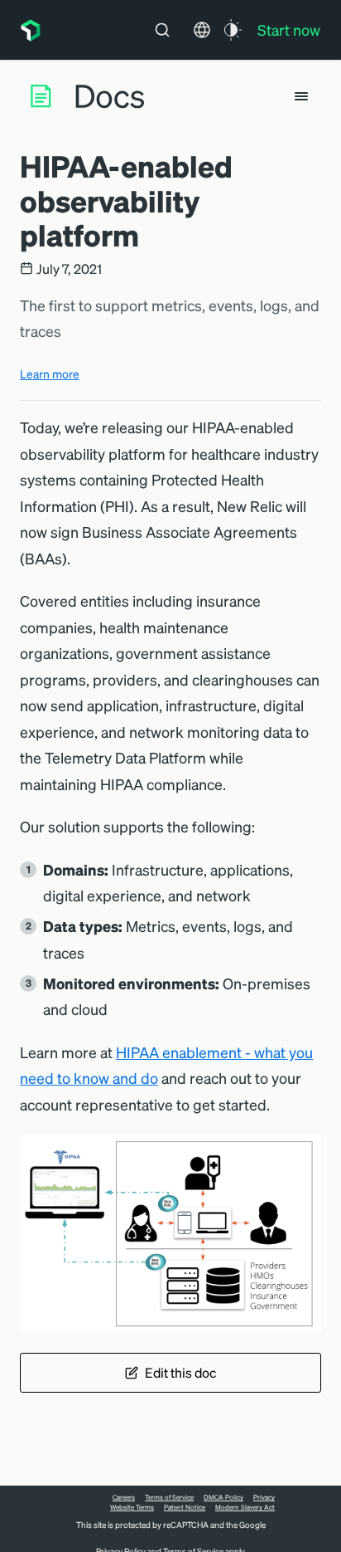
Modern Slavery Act (245, 1507)
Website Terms (132, 1507)
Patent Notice (184, 1507)
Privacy (264, 1497)
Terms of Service (169, 1497)
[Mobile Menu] (301, 96)
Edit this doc (180, 1372)
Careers (124, 1497)
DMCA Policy (223, 1497)
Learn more (49, 373)
